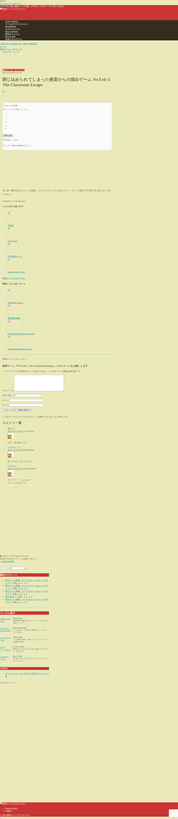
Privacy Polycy (11, 808)
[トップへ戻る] (1, 818)
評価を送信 (8, 135)
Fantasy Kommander (20, 628)
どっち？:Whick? (19, 647)
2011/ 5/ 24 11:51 (15, 469)
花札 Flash (9, 597)
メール (5, 400)
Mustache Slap (18, 618)
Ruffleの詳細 (8, 561)
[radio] (60, 115)
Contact (8, 811)
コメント (7, 390)
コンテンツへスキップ (10, 3)
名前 (4, 395)
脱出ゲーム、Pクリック (13, 70)
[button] (26, 568)
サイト (5, 405)
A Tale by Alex (17, 637)
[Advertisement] (57, 59)
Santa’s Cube (17, 656)
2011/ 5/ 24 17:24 (15, 450)
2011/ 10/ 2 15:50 (15, 431)
